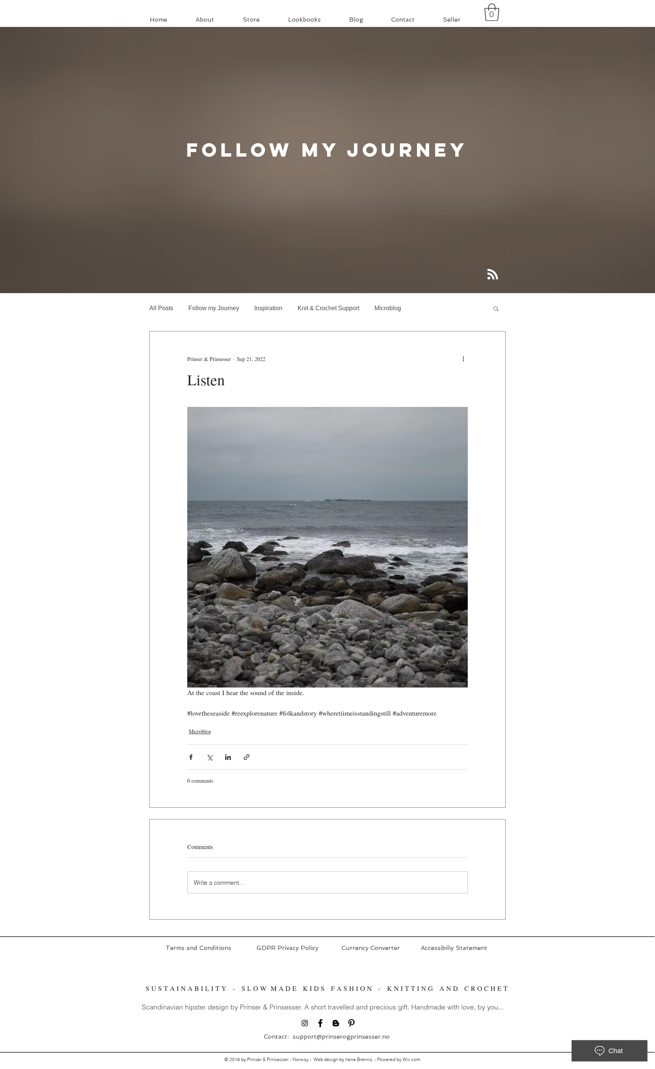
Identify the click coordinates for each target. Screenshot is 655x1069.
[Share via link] (246, 757)
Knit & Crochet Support (328, 308)
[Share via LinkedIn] (228, 757)
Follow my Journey (213, 308)
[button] (491, 12)
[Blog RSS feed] (492, 274)
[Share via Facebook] (190, 757)
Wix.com (411, 1059)
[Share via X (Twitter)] (209, 757)
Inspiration (268, 308)
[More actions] (463, 358)
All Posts (161, 308)
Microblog (388, 308)
